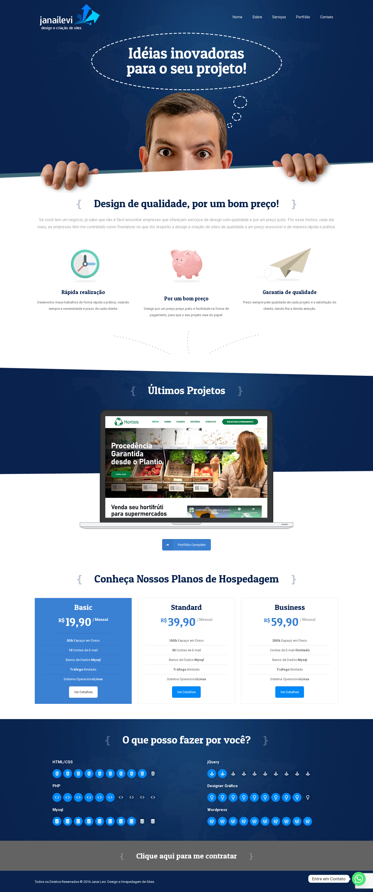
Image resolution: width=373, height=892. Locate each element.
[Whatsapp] (359, 879)
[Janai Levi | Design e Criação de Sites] (70, 17)
